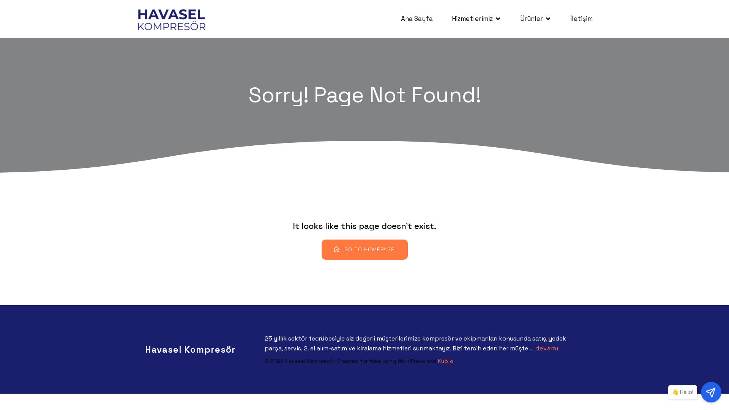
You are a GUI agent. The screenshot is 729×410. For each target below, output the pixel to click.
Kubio (446, 361)
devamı (547, 348)
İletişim (581, 18)
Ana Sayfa (417, 18)
